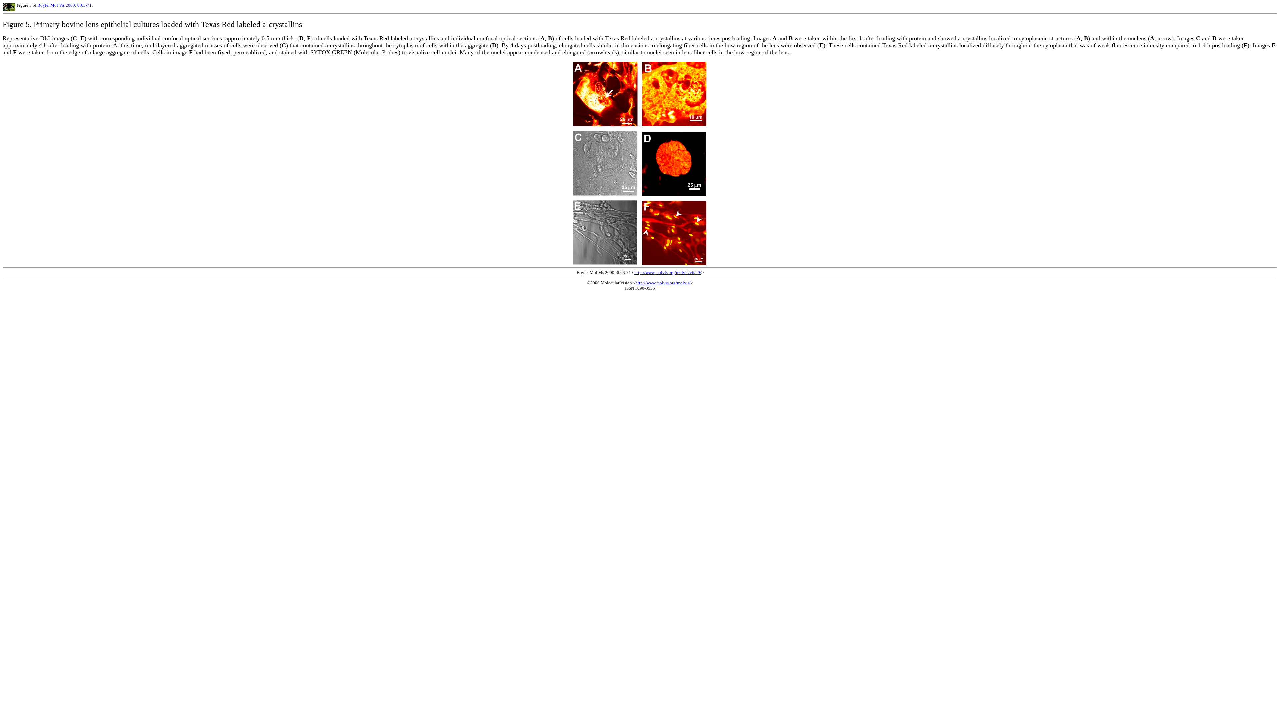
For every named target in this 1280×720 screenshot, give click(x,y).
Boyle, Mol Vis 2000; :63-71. (65, 5)
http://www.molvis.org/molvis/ (663, 282)
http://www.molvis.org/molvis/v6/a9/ (667, 272)
